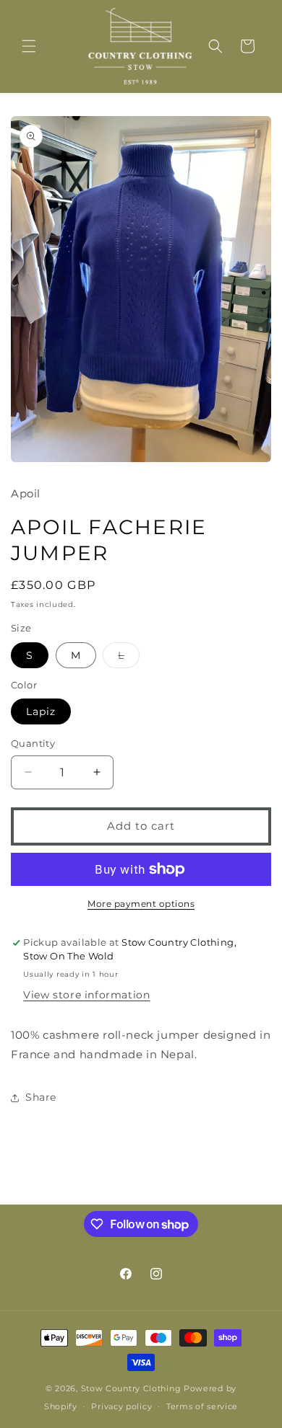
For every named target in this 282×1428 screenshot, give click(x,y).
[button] (29, 46)
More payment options (141, 903)
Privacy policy (121, 1406)
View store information (86, 994)
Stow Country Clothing (131, 1388)
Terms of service (202, 1406)
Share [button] (40, 1097)
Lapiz (41, 711)
